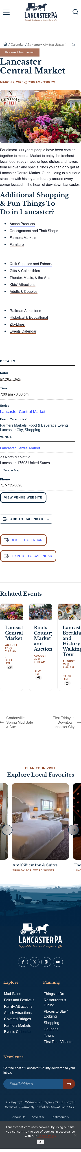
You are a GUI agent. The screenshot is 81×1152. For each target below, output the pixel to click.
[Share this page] (73, 44)
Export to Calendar (32, 556)
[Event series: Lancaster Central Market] (9, 667)
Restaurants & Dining (55, 1002)
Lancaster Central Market (22, 411)
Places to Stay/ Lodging (56, 1014)
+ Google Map (10, 470)
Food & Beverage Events (48, 425)
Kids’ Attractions (22, 284)
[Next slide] (73, 830)
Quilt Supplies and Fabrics (31, 263)
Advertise (38, 1117)
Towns (49, 1035)
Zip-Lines (17, 324)
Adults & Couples (23, 291)
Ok (40, 1142)
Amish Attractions (18, 1013)
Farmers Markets (23, 237)
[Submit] (69, 1084)
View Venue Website (23, 497)
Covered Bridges (17, 1019)
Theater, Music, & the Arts (30, 277)
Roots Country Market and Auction (44, 638)
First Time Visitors (58, 1042)
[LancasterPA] (5, 44)
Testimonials (60, 1117)
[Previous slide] (7, 830)
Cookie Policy (46, 1136)
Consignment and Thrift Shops (34, 230)
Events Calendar (23, 331)
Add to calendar (26, 519)
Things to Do (54, 994)
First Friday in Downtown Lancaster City (63, 722)
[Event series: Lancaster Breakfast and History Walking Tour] (67, 683)
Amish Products (22, 223)
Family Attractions (18, 1006)
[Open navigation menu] (6, 13)
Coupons (51, 1029)
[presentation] (11, 612)
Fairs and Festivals (19, 1000)
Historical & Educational (29, 317)
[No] (75, 1135)
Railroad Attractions (25, 310)
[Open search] (75, 11)
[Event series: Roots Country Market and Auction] (38, 678)
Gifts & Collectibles (25, 270)
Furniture (17, 244)
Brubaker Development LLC (55, 1107)
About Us (18, 1117)
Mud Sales (12, 994)
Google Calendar (25, 540)
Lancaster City (11, 430)
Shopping (32, 430)
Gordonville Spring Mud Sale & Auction (19, 722)
